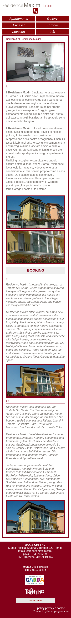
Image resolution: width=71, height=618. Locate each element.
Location (18, 31)
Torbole (52, 25)
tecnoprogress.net (58, 611)
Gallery (52, 18)
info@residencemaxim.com (35, 550)
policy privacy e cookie (51, 608)
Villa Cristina (35, 600)
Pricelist (18, 25)
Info (52, 31)
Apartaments (18, 18)
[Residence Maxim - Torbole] (35, 5)
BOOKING (35, 270)
